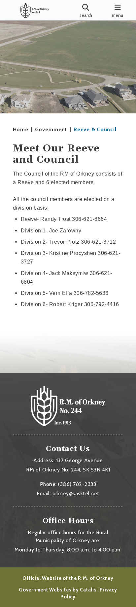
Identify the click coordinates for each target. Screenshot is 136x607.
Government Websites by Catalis (58, 590)
